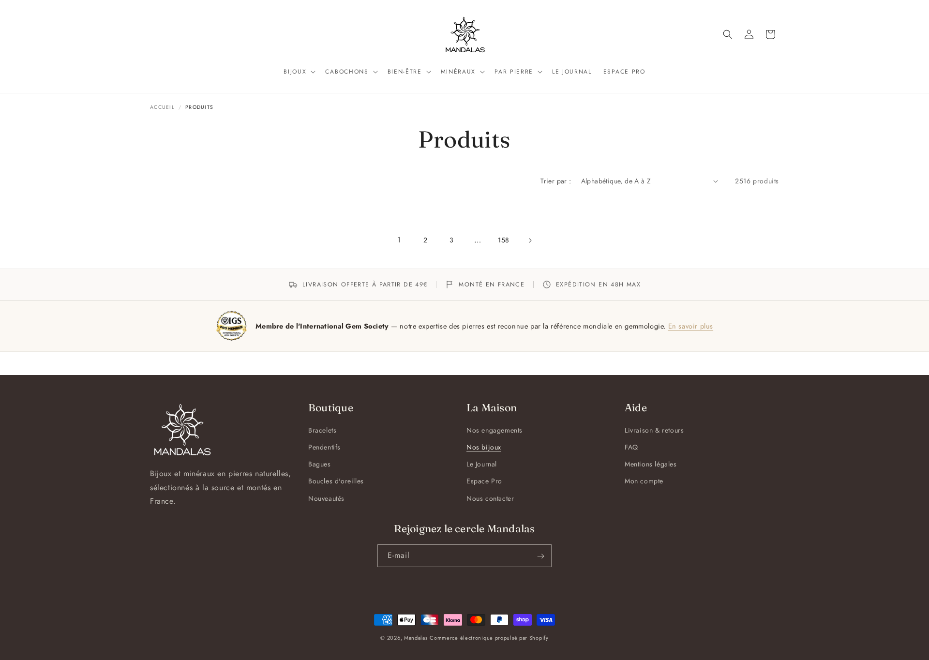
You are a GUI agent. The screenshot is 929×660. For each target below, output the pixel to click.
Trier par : (555, 181)
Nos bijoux (483, 447)
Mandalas (416, 638)
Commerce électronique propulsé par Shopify (489, 638)
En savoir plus (690, 326)
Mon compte (644, 481)
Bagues (319, 464)
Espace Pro (484, 481)
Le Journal (481, 464)
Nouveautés (326, 498)
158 (503, 240)
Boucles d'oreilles (336, 481)
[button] (298, 72)
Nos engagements (494, 430)
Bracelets (322, 430)
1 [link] (399, 239)
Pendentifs (324, 447)
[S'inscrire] (540, 556)
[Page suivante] (529, 240)
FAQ (631, 447)
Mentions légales (651, 464)
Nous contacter (490, 498)
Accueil (162, 107)
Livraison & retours (654, 430)
